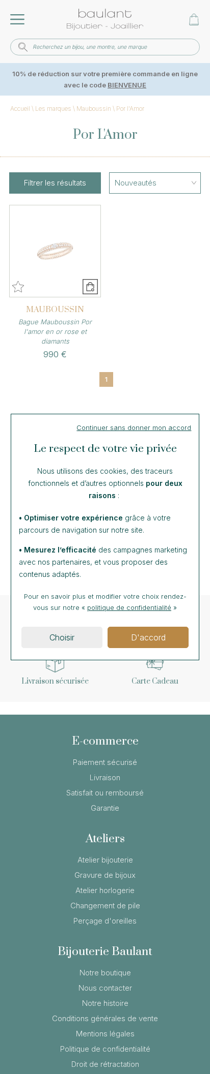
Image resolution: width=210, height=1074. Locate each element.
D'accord (148, 637)
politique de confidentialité (129, 607)
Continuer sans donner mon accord (133, 427)
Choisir (61, 637)
